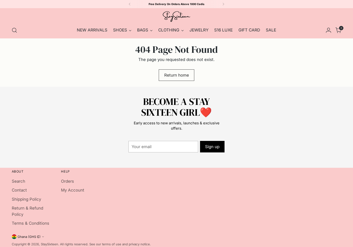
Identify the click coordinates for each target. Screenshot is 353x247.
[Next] (223, 4)
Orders (67, 181)
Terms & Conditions (30, 223)
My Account (72, 190)
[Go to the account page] (328, 30)
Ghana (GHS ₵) (29, 237)
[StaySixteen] (176, 16)
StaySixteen (49, 244)
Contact (19, 190)
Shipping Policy (26, 199)
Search (18, 181)
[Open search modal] (14, 30)
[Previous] (129, 4)
